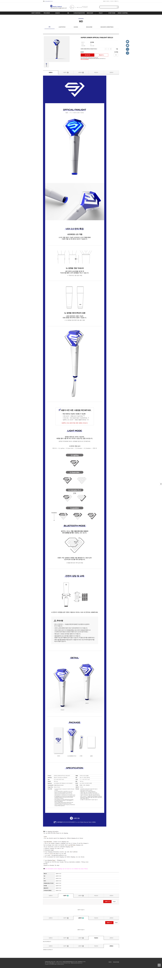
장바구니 (117, 1)
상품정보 (51, 72)
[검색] (117, 7)
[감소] (106, 49)
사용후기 (65, 72)
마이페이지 (112, 1)
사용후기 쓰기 (107, 901)
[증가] (111, 49)
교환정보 (111, 72)
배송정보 (96, 72)
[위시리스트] (116, 55)
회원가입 (107, 1)
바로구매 (88, 55)
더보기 (114, 901)
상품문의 (80, 72)
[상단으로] (159, 965)
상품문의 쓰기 (109, 922)
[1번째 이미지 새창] (46, 64)
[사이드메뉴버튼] (161, 484)
